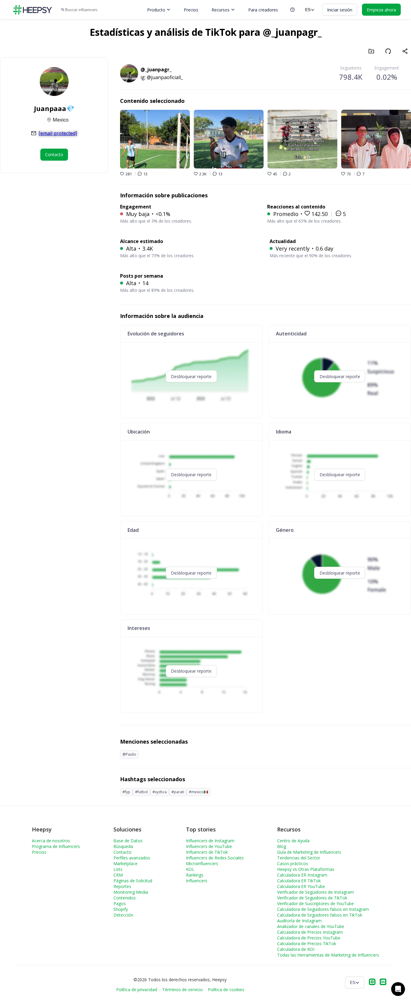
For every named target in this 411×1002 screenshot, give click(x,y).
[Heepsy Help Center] (292, 10)
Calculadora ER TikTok (299, 880)
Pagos (119, 903)
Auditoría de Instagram (299, 920)
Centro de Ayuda (293, 840)
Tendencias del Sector (298, 858)
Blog (281, 846)
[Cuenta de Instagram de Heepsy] (372, 982)
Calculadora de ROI (295, 949)
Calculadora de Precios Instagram (310, 932)
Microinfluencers (202, 863)
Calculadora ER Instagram (302, 875)
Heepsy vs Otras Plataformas (305, 869)
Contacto (122, 852)
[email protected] (58, 133)
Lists (117, 869)
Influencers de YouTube (209, 846)
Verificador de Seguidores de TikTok (312, 898)
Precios (191, 10)
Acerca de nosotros (51, 840)
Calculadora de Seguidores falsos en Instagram (323, 909)
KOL (190, 869)
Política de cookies (226, 989)
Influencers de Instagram (210, 840)
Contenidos (124, 898)
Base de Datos (128, 840)
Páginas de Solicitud (132, 880)
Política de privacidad (136, 989)
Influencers (196, 880)
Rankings (194, 875)
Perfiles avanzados (131, 858)
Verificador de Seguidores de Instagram (315, 892)
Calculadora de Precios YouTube (308, 938)
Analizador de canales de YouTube (310, 926)
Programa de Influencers (56, 846)
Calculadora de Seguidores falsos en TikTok (319, 915)
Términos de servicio (182, 989)
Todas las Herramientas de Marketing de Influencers (328, 955)
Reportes (122, 886)
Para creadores (263, 10)
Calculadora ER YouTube (301, 886)
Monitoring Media (130, 892)
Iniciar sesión (339, 10)
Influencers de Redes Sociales (215, 858)
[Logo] (32, 10)
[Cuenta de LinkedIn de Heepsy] (383, 982)
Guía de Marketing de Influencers (309, 852)
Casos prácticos (292, 863)
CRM (118, 875)
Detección (123, 915)
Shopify (120, 909)
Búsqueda (123, 846)
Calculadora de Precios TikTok (306, 943)
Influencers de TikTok (207, 852)
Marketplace (125, 863)
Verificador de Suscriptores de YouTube (315, 903)
